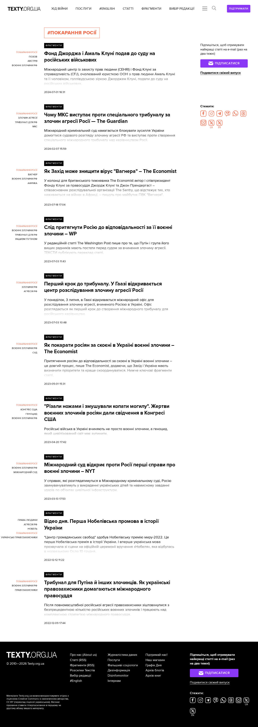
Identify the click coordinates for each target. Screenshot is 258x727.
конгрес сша (29, 409)
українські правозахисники (19, 537)
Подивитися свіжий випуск (220, 73)
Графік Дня (154, 665)
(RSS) (82, 660)
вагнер (32, 174)
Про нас (76, 655)
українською (42, 702)
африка (32, 183)
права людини (27, 520)
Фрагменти (54, 45)
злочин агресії (27, 117)
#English (76, 681)
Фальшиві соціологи (123, 665)
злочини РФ (29, 287)
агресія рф (30, 291)
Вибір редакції (80, 676)
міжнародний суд (25, 472)
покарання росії (26, 52)
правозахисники (26, 590)
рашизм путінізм (26, 239)
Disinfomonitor (118, 676)
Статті (74, 660)
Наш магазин (155, 660)
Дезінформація (119, 670)
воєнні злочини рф (24, 65)
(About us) (89, 655)
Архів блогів (155, 670)
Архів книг (153, 676)
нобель (32, 528)
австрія (32, 61)
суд (34, 352)
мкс (34, 126)
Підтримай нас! (156, 655)
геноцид (31, 414)
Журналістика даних (122, 655)
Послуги (114, 660)
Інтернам (114, 681)
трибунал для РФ (26, 122)
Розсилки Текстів (82, 670)
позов (33, 56)
